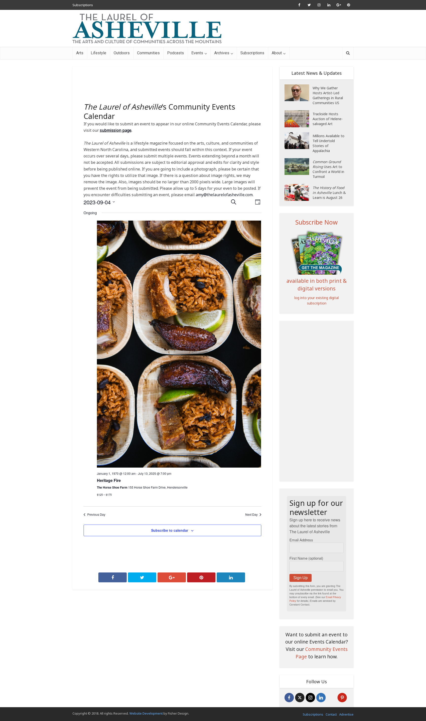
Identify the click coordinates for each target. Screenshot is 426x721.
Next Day (251, 514)
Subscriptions (82, 5)
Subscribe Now (316, 222)
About (277, 53)
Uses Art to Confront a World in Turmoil (328, 169)
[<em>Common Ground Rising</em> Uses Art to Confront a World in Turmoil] (298, 166)
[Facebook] (289, 697)
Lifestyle (98, 53)
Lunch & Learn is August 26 (329, 192)
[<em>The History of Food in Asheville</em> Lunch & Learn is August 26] (298, 192)
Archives (221, 53)
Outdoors (122, 53)
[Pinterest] (342, 697)
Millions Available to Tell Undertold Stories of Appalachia (328, 143)
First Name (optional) (306, 558)
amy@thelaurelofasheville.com (224, 194)
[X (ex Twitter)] (299, 697)
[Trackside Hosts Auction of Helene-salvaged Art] (298, 118)
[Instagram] (310, 697)
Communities (148, 53)
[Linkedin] (321, 697)
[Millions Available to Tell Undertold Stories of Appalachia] (298, 140)
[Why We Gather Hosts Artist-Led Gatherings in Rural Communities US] (298, 92)
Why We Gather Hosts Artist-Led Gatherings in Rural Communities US (328, 95)
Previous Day (96, 514)
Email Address (301, 539)
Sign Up (300, 578)
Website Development (146, 713)
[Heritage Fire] (179, 344)
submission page (115, 130)
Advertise (346, 714)
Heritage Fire (109, 480)
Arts (79, 53)
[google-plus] (331, 697)
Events (197, 53)
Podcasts (175, 53)
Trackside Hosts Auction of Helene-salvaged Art (328, 119)
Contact (331, 714)
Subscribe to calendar (169, 530)
